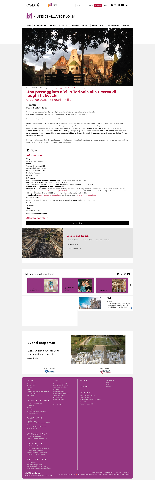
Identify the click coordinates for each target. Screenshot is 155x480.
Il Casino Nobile (32, 421)
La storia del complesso (35, 450)
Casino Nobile (34, 418)
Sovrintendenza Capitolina (49, 195)
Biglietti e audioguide (60, 386)
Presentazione (32, 384)
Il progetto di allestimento (36, 454)
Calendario (113, 26)
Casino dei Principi (37, 434)
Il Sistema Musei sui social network (69, 289)
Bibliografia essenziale (34, 464)
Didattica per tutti (45, 88)
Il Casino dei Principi (34, 436)
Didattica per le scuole (87, 395)
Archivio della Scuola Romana (37, 438)
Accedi (106, 5)
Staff (28, 389)
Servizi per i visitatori (60, 388)
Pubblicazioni (31, 462)
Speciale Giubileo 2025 (78, 236)
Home (28, 88)
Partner (108, 386)
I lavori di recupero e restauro (37, 452)
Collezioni (40, 26)
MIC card (56, 389)
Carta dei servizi (32, 393)
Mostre (75, 26)
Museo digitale (58, 26)
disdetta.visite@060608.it (57, 191)
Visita (126, 26)
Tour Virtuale (102, 291)
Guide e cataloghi (59, 395)
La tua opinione (58, 399)
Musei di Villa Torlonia (54, 16)
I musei (27, 26)
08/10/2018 (118, 305)
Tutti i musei (86, 5)
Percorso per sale (32, 413)
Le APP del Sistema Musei (35, 290)
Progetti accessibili (86, 404)
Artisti (29, 407)
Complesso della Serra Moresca (36, 445)
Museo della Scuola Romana (36, 427)
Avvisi (108, 384)
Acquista (98, 5)
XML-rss (127, 474)
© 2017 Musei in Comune (67, 474)
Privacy (80, 474)
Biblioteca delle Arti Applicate (37, 466)
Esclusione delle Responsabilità (92, 474)
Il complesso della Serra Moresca (38, 448)
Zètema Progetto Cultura (86, 195)
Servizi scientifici (36, 459)
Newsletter (30, 395)
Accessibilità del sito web (116, 474)
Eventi (85, 26)
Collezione (30, 405)
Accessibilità (57, 397)
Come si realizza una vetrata (36, 411)
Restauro (30, 409)
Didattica (97, 26)
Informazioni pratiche (60, 384)
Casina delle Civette (38, 401)
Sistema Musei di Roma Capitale (38, 391)
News (108, 382)
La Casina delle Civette (34, 403)
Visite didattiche (59, 391)
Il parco (29, 388)
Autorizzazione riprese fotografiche (39, 468)
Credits (105, 474)
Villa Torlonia (31, 386)
